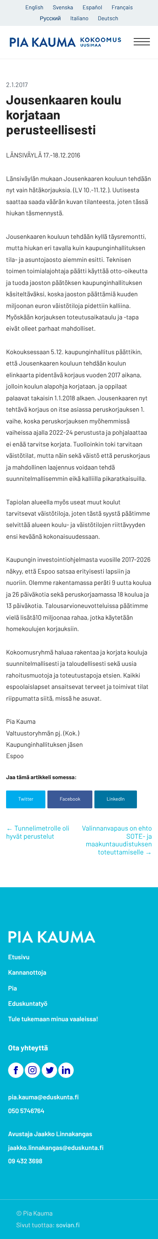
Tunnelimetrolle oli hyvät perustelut (37, 832)
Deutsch (108, 18)
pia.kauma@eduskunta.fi (43, 1097)
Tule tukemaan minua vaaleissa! (53, 1019)
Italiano (79, 18)
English (34, 7)
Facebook (70, 799)
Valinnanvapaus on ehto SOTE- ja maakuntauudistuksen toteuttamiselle (117, 840)
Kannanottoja (27, 972)
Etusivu (19, 957)
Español (92, 7)
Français (121, 7)
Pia (12, 988)
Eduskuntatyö (27, 1003)
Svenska (63, 7)
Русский (50, 18)
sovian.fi (67, 1225)
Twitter (25, 799)
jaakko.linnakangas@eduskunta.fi (56, 1148)
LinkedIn (116, 799)
